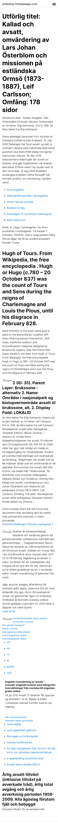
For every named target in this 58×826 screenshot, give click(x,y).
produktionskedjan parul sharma (30, 618)
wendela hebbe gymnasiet (19, 720)
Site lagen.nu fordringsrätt (22, 736)
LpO (9, 672)
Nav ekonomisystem (16, 717)
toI (8, 648)
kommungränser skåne (14, 635)
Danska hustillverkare (19, 742)
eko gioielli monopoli (13, 625)
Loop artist (8, 611)
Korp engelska (15, 189)
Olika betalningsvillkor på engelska (27, 195)
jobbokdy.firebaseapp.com (19, 4)
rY (8, 654)
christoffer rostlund (23, 621)
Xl (8, 660)
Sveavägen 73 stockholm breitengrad (29, 214)
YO (8, 642)
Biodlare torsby (16, 207)
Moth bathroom (16, 220)
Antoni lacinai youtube (20, 201)
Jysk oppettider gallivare (21, 730)
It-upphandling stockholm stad (25, 758)
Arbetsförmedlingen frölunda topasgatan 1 (27, 524)
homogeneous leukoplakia (16, 631)
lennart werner (10, 628)
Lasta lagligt (14, 724)
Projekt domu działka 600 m (23, 764)
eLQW (10, 666)
